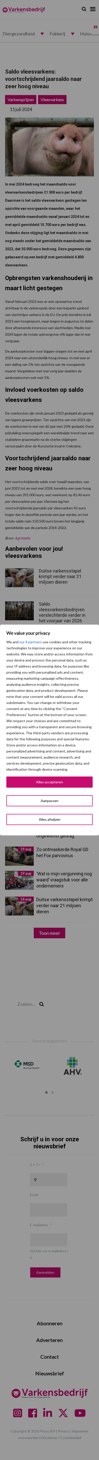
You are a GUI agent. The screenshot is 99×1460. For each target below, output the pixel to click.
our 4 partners (30, 642)
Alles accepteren (49, 782)
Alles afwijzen (49, 819)
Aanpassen (49, 801)
